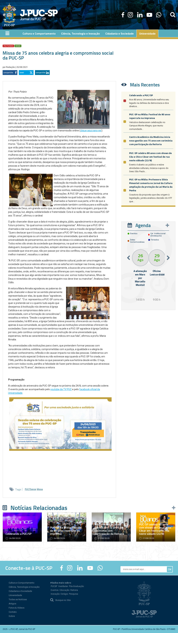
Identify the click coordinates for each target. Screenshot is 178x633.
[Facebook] (123, 14)
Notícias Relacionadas (38, 507)
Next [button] (168, 257)
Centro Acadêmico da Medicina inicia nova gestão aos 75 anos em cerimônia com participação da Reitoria (150, 140)
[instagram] (130, 14)
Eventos (55, 590)
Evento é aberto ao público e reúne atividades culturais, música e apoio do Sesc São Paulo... (148, 168)
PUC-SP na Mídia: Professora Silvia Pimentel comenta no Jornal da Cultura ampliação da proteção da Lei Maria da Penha (150, 185)
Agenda (143, 225)
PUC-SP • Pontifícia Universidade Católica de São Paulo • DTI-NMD (144, 629)
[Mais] (167, 225)
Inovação (55, 594)
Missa (17, 46)
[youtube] (149, 14)
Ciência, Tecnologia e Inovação (24, 587)
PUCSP (54, 586)
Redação (10, 67)
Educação (64, 590)
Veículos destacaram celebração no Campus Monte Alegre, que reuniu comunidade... (147, 125)
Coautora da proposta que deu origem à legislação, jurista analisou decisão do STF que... (150, 198)
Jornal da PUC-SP (39, 14)
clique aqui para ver (91, 130)
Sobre (12, 616)
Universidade (15, 595)
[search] (172, 14)
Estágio (64, 594)
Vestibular (63, 586)
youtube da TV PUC (61, 389)
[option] (140, 275)
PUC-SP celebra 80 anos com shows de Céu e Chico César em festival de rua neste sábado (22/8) (150, 156)
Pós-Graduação (76, 586)
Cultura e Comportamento (21, 582)
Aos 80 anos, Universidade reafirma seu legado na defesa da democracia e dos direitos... (149, 103)
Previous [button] (128, 257)
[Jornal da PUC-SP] (30, 14)
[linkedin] (139, 14)
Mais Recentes (145, 84)
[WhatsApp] (158, 14)
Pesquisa (73, 594)
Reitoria (74, 590)
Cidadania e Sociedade (20, 591)
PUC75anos (8, 46)
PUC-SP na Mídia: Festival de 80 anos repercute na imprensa (149, 116)
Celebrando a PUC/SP (141, 95)
